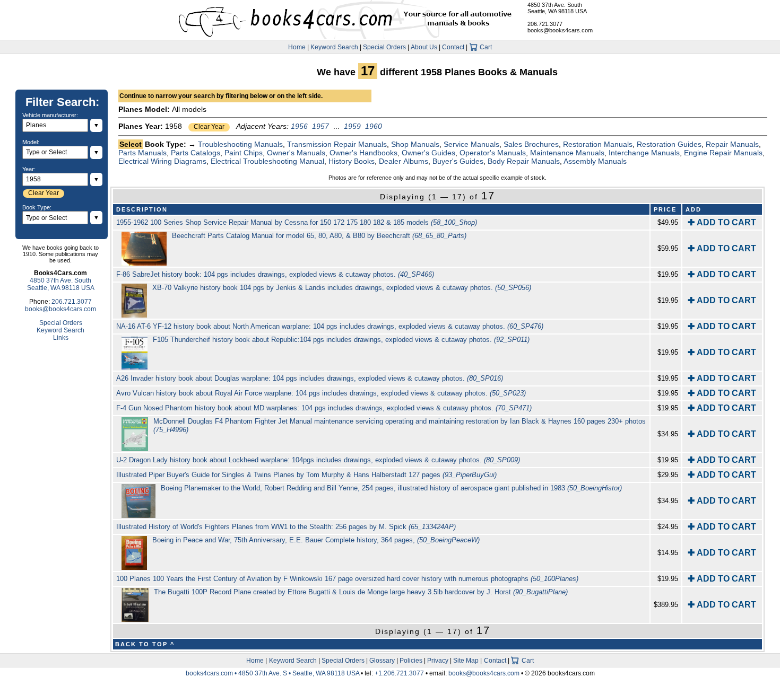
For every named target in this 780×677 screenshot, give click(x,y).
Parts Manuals (142, 152)
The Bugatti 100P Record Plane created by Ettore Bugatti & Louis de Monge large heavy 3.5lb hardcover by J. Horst (361, 592)
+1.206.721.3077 (399, 673)
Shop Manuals (415, 144)
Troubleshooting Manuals (240, 144)
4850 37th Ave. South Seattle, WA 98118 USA (557, 8)
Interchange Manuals (644, 152)
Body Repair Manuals (524, 161)
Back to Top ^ (145, 644)
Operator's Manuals (493, 152)
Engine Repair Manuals (723, 152)
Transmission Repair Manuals (337, 144)
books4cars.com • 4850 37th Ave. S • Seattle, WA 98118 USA (273, 673)
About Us (424, 47)
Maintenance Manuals (567, 152)
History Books (351, 161)
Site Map (466, 660)
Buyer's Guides (457, 161)
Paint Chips (243, 152)
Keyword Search (334, 47)
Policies (411, 660)
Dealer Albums (403, 161)
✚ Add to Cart (722, 222)
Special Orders (384, 47)
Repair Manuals (732, 144)
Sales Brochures (531, 144)
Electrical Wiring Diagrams (162, 161)
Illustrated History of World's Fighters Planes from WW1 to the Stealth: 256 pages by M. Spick (286, 527)
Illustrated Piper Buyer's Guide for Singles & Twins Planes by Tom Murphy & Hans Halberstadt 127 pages (306, 475)
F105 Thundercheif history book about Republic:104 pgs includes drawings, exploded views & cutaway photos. (341, 340)
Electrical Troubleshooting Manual (267, 161)
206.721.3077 (544, 24)
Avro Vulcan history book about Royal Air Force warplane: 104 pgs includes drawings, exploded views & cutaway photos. (321, 393)
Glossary (382, 660)
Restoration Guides (669, 144)
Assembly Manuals (595, 161)
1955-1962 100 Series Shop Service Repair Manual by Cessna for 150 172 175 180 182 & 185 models (296, 222)
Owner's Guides (428, 152)
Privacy (437, 660)
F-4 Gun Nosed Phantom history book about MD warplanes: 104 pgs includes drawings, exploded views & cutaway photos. (324, 408)
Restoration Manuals (597, 144)
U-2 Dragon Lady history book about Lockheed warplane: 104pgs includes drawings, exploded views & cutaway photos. (318, 460)
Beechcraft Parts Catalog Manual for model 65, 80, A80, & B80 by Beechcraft (319, 236)
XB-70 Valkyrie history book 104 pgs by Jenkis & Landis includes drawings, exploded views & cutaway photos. (341, 288)
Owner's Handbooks (363, 152)
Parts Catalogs (195, 152)
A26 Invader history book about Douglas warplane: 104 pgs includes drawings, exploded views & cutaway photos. (309, 378)
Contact (453, 47)
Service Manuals (471, 144)
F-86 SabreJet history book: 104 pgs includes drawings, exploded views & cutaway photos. (275, 274)
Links (60, 337)
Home (297, 47)
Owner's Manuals (296, 152)
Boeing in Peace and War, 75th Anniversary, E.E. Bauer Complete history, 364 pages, (316, 540)
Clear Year (209, 126)
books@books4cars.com (560, 30)
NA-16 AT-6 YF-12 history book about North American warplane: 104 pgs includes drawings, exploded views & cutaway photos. (329, 326)
